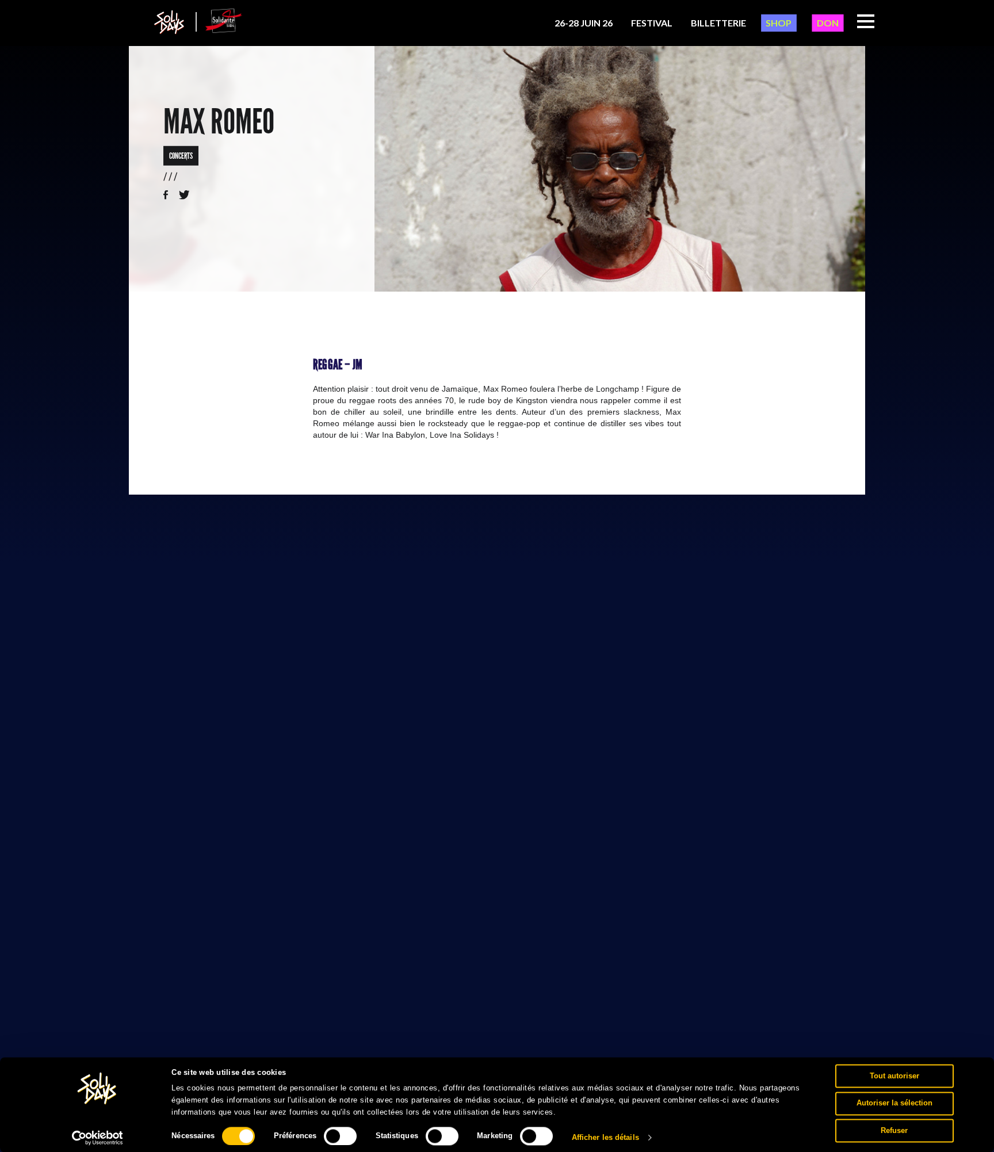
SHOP (779, 22)
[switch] (340, 1136)
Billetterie (718, 22)
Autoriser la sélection (894, 1103)
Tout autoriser (894, 1075)
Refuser (894, 1130)
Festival (651, 22)
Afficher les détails (605, 1137)
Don (828, 22)
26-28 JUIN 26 (584, 22)
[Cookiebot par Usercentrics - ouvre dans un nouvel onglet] (97, 1137)
